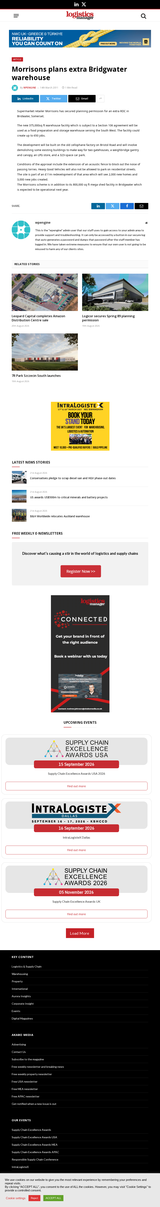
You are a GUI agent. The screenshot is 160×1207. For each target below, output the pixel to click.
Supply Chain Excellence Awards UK (76, 901)
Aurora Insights (21, 996)
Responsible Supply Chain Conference (35, 1159)
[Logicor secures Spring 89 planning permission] (115, 292)
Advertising (19, 1044)
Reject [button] (34, 1198)
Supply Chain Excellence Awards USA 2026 (76, 773)
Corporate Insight (23, 1003)
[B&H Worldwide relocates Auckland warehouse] (19, 515)
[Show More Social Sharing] (100, 98)
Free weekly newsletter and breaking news (38, 1066)
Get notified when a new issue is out (34, 1103)
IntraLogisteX (20, 1167)
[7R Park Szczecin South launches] (45, 352)
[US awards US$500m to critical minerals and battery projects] (19, 496)
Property (17, 981)
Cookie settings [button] (16, 1198)
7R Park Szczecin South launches (36, 376)
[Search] (143, 15)
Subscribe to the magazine (28, 1059)
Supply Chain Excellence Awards (31, 1129)
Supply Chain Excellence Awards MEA (35, 1144)
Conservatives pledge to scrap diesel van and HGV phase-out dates (73, 478)
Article (17, 59)
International (20, 988)
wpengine (29, 87)
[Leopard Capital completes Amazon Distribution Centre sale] (45, 292)
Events (16, 1011)
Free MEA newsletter (25, 1089)
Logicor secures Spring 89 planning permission (108, 318)
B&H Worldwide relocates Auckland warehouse (60, 516)
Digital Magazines (22, 1018)
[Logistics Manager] (80, 15)
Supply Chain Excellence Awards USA (34, 1137)
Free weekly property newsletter (32, 1074)
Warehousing (20, 974)
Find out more (76, 786)
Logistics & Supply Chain (27, 966)
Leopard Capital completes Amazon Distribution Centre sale (38, 318)
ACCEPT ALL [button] (53, 1198)
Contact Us (19, 1051)
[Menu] (16, 15)
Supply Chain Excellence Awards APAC (35, 1152)
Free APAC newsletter (25, 1096)
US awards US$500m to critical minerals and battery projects (69, 497)
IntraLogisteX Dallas (76, 837)
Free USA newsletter (24, 1081)
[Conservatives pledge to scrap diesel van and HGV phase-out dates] (19, 477)
